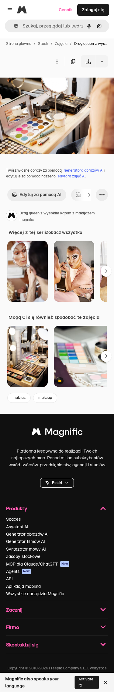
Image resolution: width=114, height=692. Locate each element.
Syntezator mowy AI (26, 549)
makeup (45, 397)
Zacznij (14, 609)
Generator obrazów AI (27, 534)
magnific (26, 219)
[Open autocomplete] (13, 26)
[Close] (105, 682)
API (9, 578)
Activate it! (85, 682)
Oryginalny (42, 82)
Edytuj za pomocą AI (40, 194)
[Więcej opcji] (57, 61)
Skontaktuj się (22, 644)
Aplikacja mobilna (23, 586)
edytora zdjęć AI (71, 176)
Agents (18, 571)
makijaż (19, 397)
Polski (57, 482)
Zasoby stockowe (23, 556)
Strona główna (18, 43)
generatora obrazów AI (83, 170)
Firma (12, 627)
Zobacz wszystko (64, 232)
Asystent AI (17, 527)
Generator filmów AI (25, 541)
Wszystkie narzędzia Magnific (35, 593)
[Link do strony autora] (11, 216)
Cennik (66, 10)
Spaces (13, 519)
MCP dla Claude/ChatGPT (37, 564)
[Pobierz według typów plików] (102, 61)
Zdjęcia (61, 43)
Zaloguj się (93, 10)
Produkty (16, 508)
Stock (43, 43)
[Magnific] (57, 433)
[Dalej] (89, 195)
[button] (57, 483)
